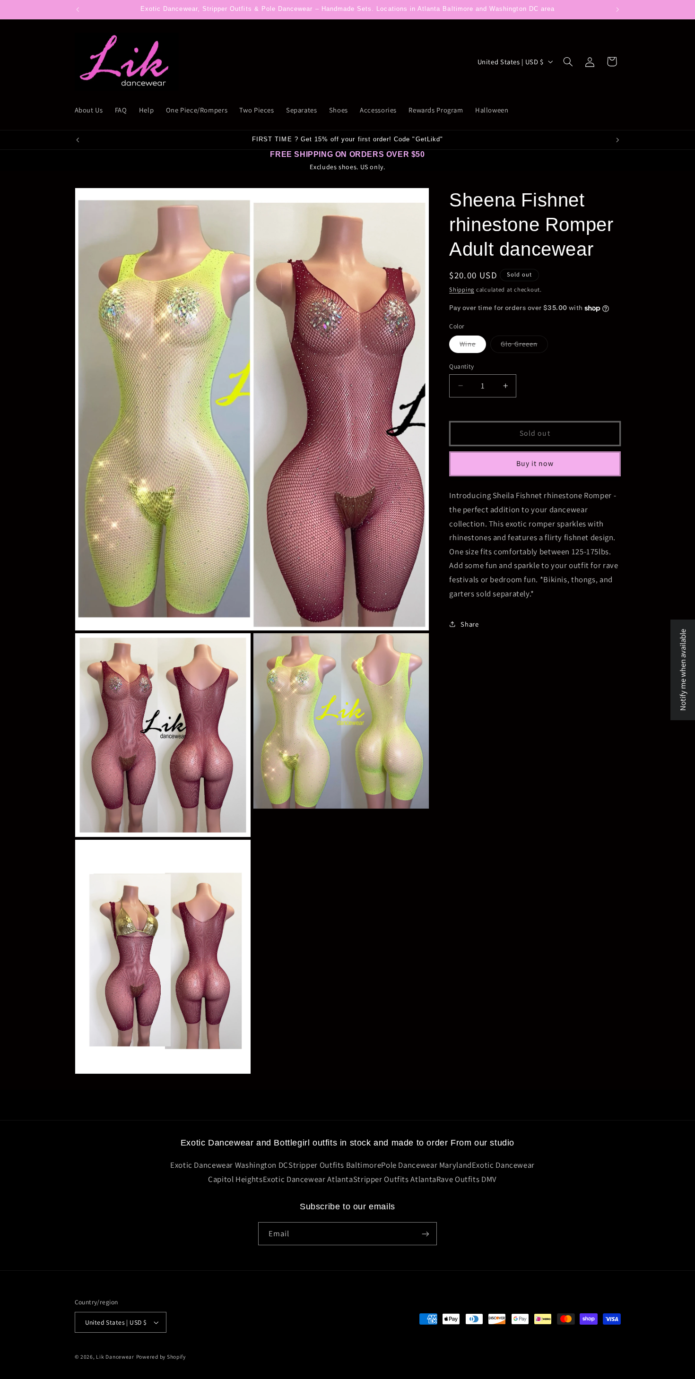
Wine (473, 346)
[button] (568, 61)
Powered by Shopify (161, 1356)
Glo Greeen (524, 346)
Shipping (461, 289)
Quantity (461, 366)
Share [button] (469, 623)
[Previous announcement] (77, 9)
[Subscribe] (425, 1233)
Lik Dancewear (115, 1356)
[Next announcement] (617, 9)
